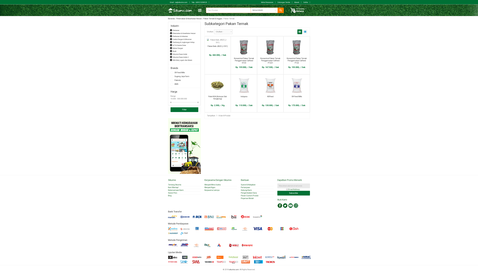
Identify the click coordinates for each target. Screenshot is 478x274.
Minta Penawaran (267, 2)
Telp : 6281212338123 (199, 2)
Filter (184, 109)
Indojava (244, 97)
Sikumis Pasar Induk (180, 54)
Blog (170, 196)
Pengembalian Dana (249, 193)
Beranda (171, 19)
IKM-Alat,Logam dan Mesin (182, 60)
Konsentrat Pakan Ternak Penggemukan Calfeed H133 (244, 60)
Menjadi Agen (210, 187)
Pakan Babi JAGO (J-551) (218, 46)
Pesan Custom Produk (249, 196)
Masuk (296, 2)
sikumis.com (234, 270)
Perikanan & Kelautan (180, 36)
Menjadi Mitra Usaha (213, 185)
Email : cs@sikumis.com (179, 2)
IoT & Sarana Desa (179, 45)
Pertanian (176, 30)
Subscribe (293, 193)
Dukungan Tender (284, 2)
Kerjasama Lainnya (212, 190)
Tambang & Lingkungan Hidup (184, 42)
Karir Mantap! (173, 187)
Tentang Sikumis (174, 185)
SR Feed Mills (180, 73)
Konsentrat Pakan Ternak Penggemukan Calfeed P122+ (270, 60)
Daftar (305, 2)
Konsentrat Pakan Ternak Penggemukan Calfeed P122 (297, 60)
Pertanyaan (245, 187)
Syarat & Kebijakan (248, 185)
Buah (174, 51)
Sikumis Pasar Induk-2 (181, 57)
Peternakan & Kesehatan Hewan (189, 19)
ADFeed (270, 97)
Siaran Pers (172, 193)
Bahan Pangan (178, 48)
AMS (176, 84)
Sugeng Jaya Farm (182, 76)
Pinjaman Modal (247, 198)
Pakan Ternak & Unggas (212, 19)
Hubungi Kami (246, 190)
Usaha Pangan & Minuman (182, 39)
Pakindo (178, 80)
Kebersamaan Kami (175, 190)
